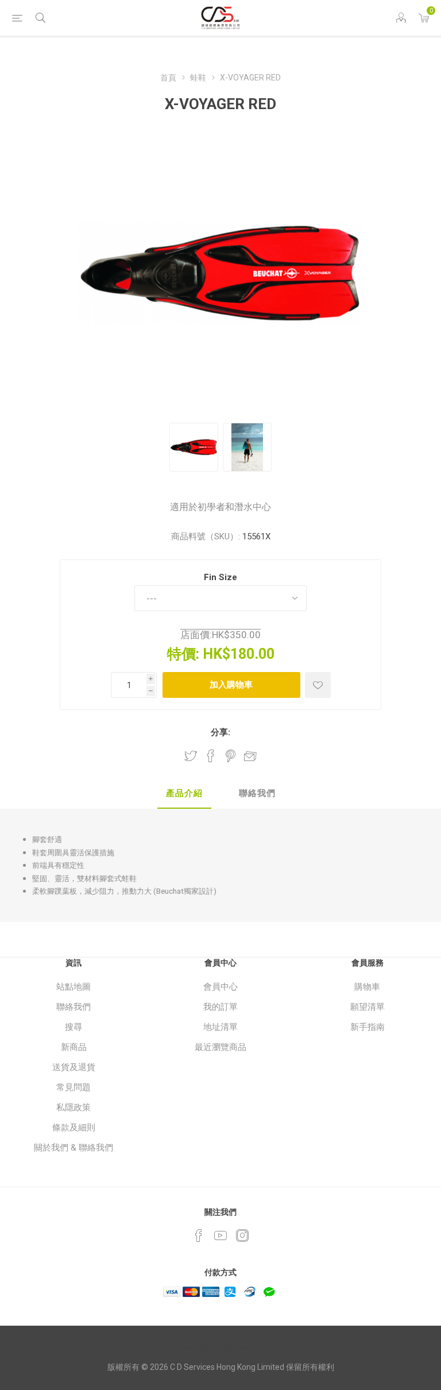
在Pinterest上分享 (231, 756)
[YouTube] (220, 1235)
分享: (220, 732)
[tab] (184, 794)
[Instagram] (242, 1235)
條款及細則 (73, 1127)
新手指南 (367, 1027)
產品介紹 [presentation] (184, 793)
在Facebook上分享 (210, 756)
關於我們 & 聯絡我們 (73, 1147)
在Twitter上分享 (190, 756)
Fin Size (220, 577)
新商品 (74, 1047)
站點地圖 (73, 987)
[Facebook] (198, 1235)
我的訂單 (220, 1007)
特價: (183, 654)
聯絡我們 (73, 1007)
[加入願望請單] (318, 685)
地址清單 (220, 1027)
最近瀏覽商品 (220, 1047)
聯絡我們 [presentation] (257, 793)
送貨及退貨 (73, 1067)
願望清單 (367, 1007)
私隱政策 (73, 1107)
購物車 (367, 987)
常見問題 (73, 1087)
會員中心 (220, 987)
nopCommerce (243, 1347)
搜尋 (73, 1027)
